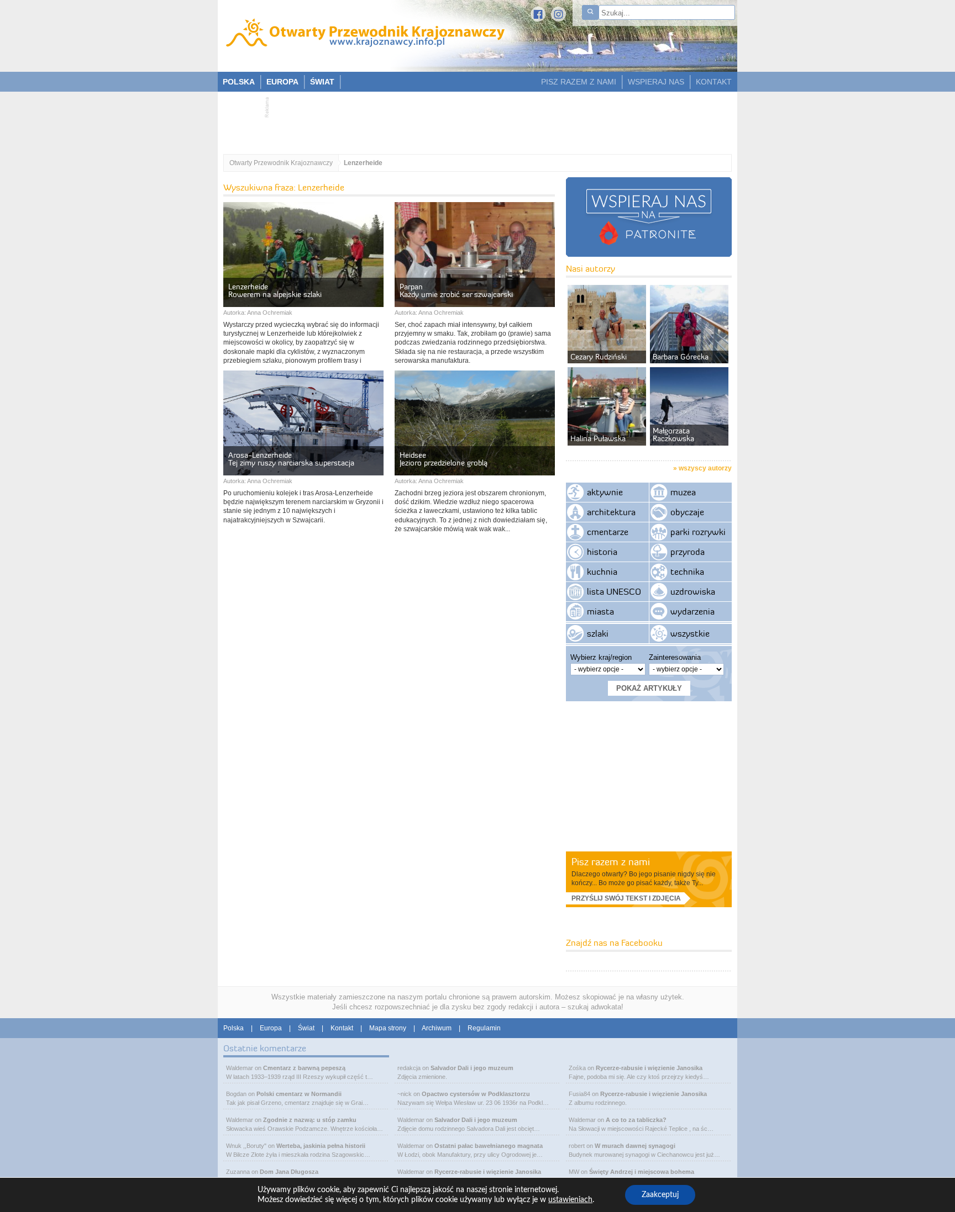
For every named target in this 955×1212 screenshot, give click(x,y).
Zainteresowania (675, 657)
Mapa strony (387, 1028)
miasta (600, 611)
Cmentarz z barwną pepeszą (304, 1068)
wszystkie (690, 633)
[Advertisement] (472, 119)
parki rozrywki (698, 531)
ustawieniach (570, 1200)
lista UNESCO (614, 591)
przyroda (687, 551)
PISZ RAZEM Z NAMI (578, 81)
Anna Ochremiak (269, 312)
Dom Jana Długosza (289, 1171)
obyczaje (687, 511)
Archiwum (437, 1028)
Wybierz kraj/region (601, 657)
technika (687, 571)
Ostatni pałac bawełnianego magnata (488, 1145)
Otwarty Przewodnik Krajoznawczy (281, 163)
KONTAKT (714, 81)
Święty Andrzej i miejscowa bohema (641, 1171)
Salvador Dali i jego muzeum (472, 1068)
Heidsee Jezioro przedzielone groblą (443, 459)
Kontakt (341, 1028)
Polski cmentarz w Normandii (299, 1094)
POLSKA (239, 81)
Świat (306, 1028)
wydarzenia (692, 611)
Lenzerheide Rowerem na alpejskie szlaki (275, 290)
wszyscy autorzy (705, 468)
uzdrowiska (692, 591)
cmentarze (607, 531)
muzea (683, 491)
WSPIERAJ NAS (656, 81)
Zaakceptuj (660, 1195)
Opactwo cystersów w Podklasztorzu (476, 1094)
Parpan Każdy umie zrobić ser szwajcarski (456, 290)
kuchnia (602, 571)
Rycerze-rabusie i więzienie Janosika (487, 1171)
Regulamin (484, 1028)
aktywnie (605, 491)
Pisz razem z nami (610, 861)
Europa (271, 1028)
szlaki (597, 633)
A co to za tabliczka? (636, 1119)
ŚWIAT (322, 81)
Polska (233, 1028)
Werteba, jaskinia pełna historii (320, 1145)
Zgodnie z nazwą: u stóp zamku (309, 1119)
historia (602, 551)
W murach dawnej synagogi (635, 1145)
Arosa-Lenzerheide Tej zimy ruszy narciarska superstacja (291, 459)
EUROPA (282, 81)
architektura (611, 511)
